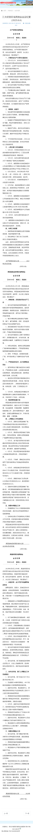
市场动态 (10, 10)
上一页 (6, 813)
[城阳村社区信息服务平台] (9, 3)
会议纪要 (17, 10)
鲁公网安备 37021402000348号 (11, 831)
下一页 (27, 813)
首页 (4, 10)
